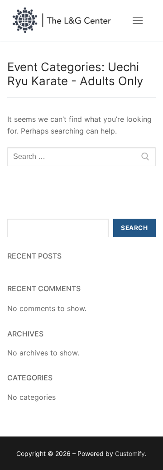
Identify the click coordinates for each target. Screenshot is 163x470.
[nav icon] (137, 20)
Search (134, 227)
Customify (130, 453)
